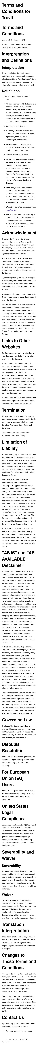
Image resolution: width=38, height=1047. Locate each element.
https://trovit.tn (11, 210)
